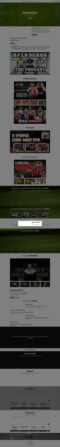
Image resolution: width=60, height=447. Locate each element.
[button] (40, 221)
